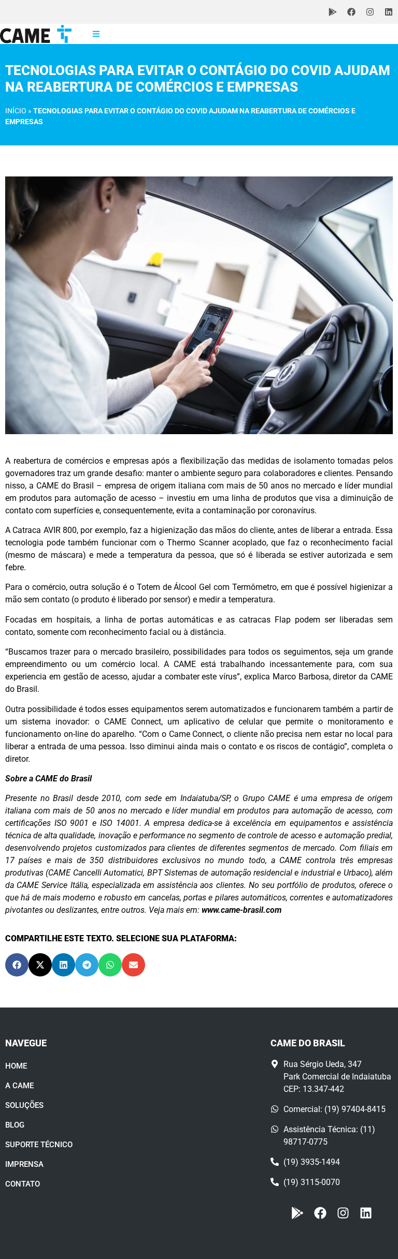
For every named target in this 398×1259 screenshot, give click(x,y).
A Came (19, 1085)
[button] (17, 964)
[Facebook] (351, 12)
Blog (14, 1125)
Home (16, 1066)
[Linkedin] (389, 12)
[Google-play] (333, 12)
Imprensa (24, 1164)
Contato (22, 1184)
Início (15, 111)
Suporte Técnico (39, 1144)
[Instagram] (370, 12)
